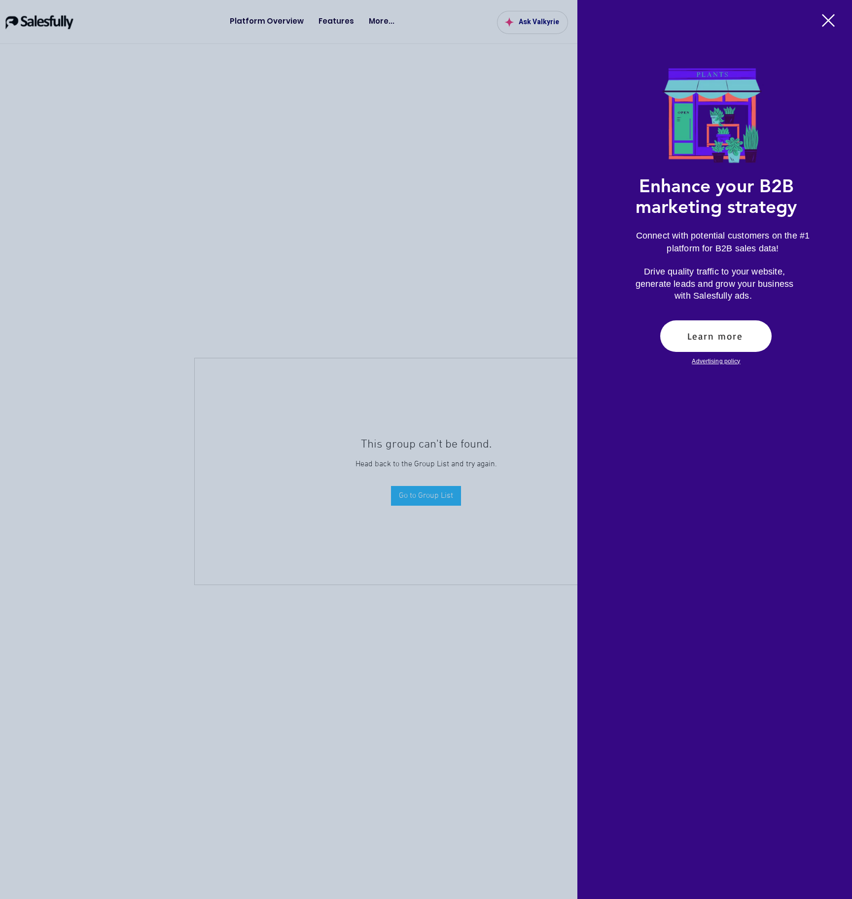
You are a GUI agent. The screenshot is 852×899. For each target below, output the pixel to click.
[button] (828, 20)
